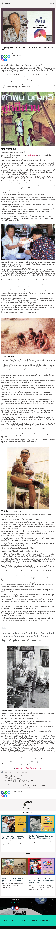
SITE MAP (34, 920)
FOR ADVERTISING (45, 920)
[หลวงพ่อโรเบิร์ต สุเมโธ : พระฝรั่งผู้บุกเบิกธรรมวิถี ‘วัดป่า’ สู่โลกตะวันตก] (14, 866)
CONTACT (24, 920)
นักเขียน (32, 768)
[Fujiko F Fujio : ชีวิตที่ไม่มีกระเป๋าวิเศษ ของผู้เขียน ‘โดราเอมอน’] (41, 824)
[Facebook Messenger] (5, 59)
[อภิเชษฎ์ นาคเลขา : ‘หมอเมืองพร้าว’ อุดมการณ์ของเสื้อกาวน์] (14, 824)
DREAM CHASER (19, 768)
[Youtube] (17, 908)
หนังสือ (40, 768)
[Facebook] (2, 56)
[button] (50, 3)
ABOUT (14, 920)
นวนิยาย (26, 768)
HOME (6, 920)
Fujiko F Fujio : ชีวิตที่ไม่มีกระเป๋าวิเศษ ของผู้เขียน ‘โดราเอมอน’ (41, 837)
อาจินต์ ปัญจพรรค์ (32, 155)
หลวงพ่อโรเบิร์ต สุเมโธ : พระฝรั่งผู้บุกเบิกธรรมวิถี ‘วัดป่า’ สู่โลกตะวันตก (13, 879)
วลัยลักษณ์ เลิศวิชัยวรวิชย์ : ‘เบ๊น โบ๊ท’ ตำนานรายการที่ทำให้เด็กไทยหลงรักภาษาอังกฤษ (41, 880)
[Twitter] (8, 56)
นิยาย (36, 768)
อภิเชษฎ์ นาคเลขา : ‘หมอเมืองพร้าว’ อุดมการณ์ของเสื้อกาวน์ (13, 837)
